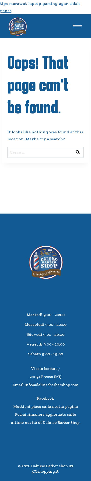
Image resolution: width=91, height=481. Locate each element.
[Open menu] (77, 26)
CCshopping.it (45, 471)
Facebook (45, 398)
